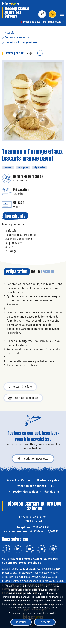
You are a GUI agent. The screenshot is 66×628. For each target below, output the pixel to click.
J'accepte (44, 622)
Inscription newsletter (35, 458)
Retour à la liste (22, 386)
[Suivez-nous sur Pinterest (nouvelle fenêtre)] (53, 549)
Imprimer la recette (26, 397)
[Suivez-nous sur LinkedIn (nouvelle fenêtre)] (18, 549)
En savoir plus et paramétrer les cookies (33, 613)
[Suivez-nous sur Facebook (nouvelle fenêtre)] (6, 549)
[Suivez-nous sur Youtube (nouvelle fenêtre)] (29, 549)
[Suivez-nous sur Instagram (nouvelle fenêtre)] (41, 549)
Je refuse (21, 622)
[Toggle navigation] (62, 15)
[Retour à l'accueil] (10, 4)
